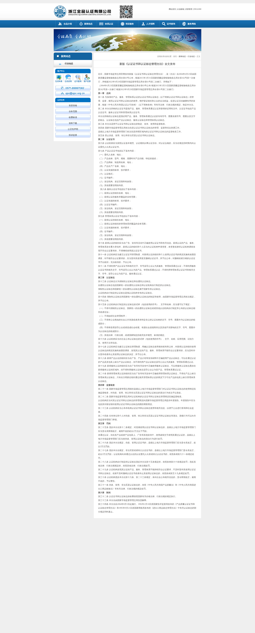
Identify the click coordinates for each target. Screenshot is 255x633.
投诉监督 (73, 135)
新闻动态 (182, 56)
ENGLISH (197, 9)
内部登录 (188, 9)
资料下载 (73, 123)
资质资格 (73, 105)
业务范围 (73, 111)
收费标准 (73, 117)
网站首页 (172, 9)
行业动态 (69, 63)
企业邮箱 (180, 9)
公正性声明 (73, 129)
